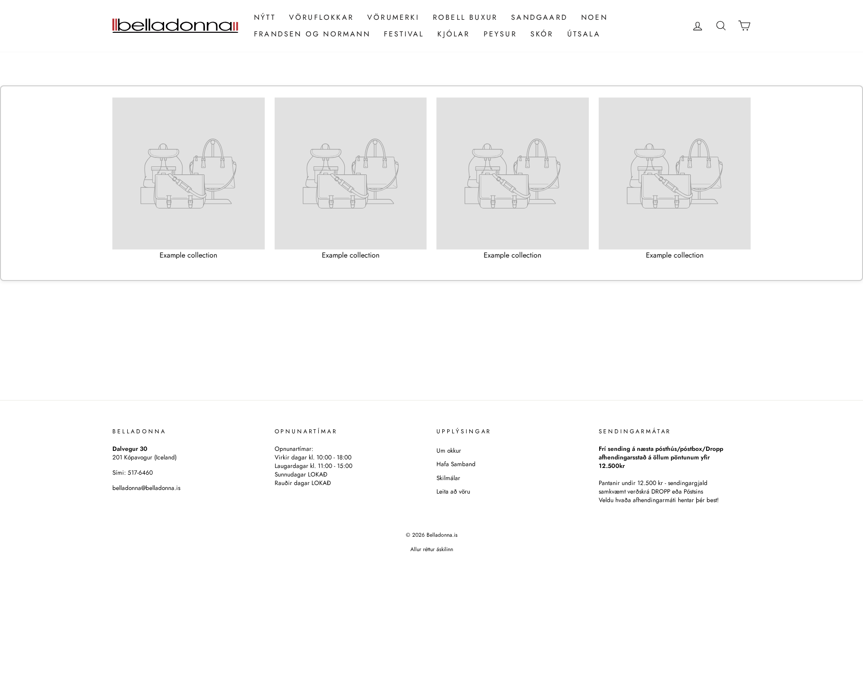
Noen (594, 17)
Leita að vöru (453, 491)
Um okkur (448, 450)
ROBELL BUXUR (465, 17)
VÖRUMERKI (393, 17)
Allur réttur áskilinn (431, 549)
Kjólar (453, 34)
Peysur (500, 34)
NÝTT (265, 17)
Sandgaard (539, 17)
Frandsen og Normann (312, 34)
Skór (542, 34)
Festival (404, 34)
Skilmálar (448, 477)
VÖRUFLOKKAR (321, 17)
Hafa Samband (456, 463)
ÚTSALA (584, 34)
